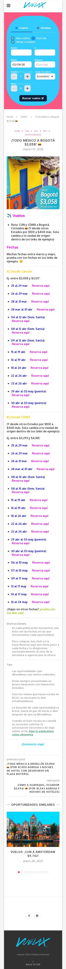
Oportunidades (33, 135)
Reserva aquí (40, 285)
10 (47, 872)
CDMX (24, 116)
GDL (36, 131)
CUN (27, 131)
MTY (45, 131)
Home (10, 116)
